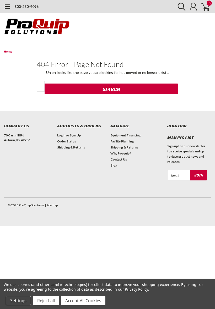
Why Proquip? (120, 153)
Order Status (66, 141)
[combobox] (41, 86)
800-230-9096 (26, 6)
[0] (203, 6)
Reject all (46, 301)
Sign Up (75, 135)
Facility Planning (122, 141)
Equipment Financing (125, 135)
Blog (113, 165)
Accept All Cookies (83, 301)
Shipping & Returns (71, 147)
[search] (180, 6)
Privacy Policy (136, 289)
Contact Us (118, 159)
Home (8, 51)
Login (61, 135)
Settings (18, 301)
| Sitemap (51, 205)
